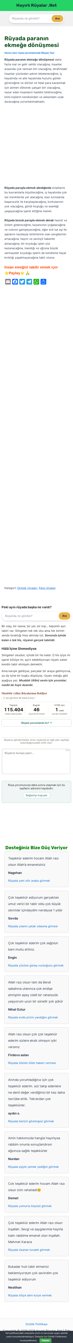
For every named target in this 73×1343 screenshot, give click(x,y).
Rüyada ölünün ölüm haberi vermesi (32, 1063)
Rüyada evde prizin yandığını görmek (33, 1017)
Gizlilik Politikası (36, 1324)
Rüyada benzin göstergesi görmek (31, 1121)
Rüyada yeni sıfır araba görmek (29, 880)
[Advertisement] (36, 144)
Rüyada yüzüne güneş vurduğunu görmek (36, 965)
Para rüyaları (47, 588)
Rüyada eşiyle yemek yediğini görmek (33, 1167)
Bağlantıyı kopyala (36, 795)
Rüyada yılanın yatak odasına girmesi (33, 926)
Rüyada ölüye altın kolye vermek (30, 1295)
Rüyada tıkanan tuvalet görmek (29, 1250)
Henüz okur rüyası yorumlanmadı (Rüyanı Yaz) (29, 52)
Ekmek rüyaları (27, 588)
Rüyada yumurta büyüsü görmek (30, 1206)
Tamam (45, 1340)
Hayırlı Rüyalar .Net (36, 5)
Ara (57, 18)
